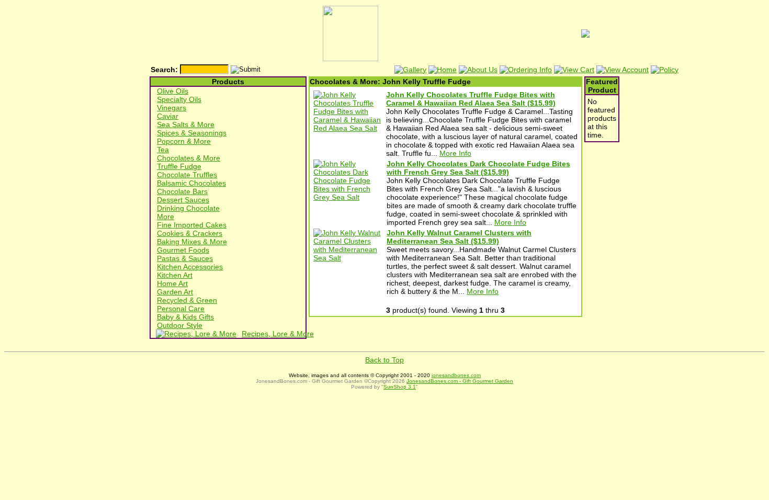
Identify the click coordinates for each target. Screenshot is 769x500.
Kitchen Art (175, 275)
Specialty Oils (179, 99)
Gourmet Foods (183, 250)
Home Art (172, 283)
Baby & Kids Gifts (185, 317)
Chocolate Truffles (187, 175)
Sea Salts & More (185, 124)
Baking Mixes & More (192, 241)
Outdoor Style (179, 325)
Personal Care (181, 308)
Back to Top (384, 360)
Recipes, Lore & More (278, 333)
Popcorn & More (184, 141)
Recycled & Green (187, 300)
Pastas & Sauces (185, 258)
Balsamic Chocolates (191, 183)
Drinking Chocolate (188, 208)
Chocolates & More (188, 158)
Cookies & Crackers (189, 233)
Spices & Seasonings (192, 133)
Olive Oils (172, 91)
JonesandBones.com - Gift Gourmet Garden (459, 381)
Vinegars (171, 108)
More (165, 216)
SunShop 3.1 (399, 387)
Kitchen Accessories (190, 267)
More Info (455, 153)
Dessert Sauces (183, 200)
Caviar (167, 116)
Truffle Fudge (179, 166)
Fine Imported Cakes (192, 225)
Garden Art (175, 292)
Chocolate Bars (182, 191)
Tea (163, 149)
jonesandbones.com (456, 375)
